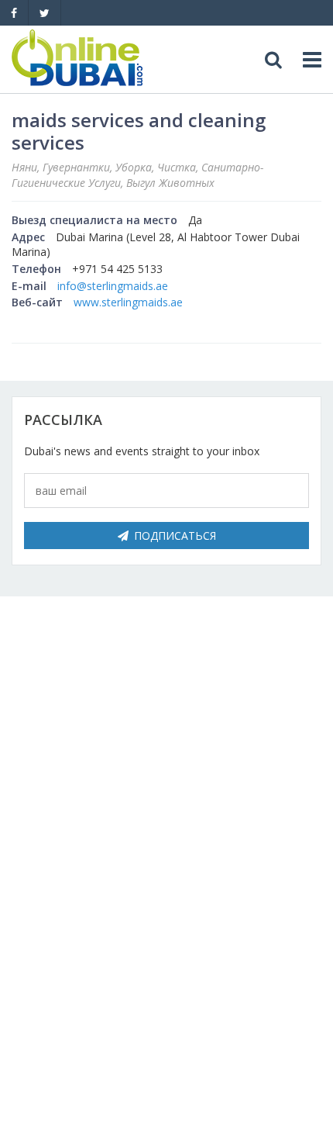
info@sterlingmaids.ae (112, 285)
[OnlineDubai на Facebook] (14, 13)
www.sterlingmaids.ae (128, 302)
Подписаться (175, 535)
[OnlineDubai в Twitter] (44, 13)
